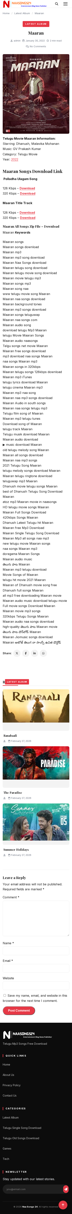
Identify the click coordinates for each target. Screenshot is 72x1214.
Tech (6, 1158)
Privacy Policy (12, 1085)
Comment (11, 897)
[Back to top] (63, 1205)
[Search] (56, 4)
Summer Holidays (16, 849)
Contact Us (10, 1095)
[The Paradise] (36, 767)
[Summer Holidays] (36, 824)
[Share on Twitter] (17, 653)
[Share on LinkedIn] (34, 653)
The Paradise (12, 792)
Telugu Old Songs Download (21, 1138)
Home (6, 13)
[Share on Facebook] (25, 653)
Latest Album (22, 13)
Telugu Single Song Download (22, 1127)
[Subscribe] (66, 1189)
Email (8, 961)
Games (7, 1148)
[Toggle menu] (65, 4)
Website (8, 978)
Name (8, 943)
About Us (8, 1074)
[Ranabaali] (36, 710)
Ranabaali (10, 735)
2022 (14, 159)
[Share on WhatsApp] (43, 653)
